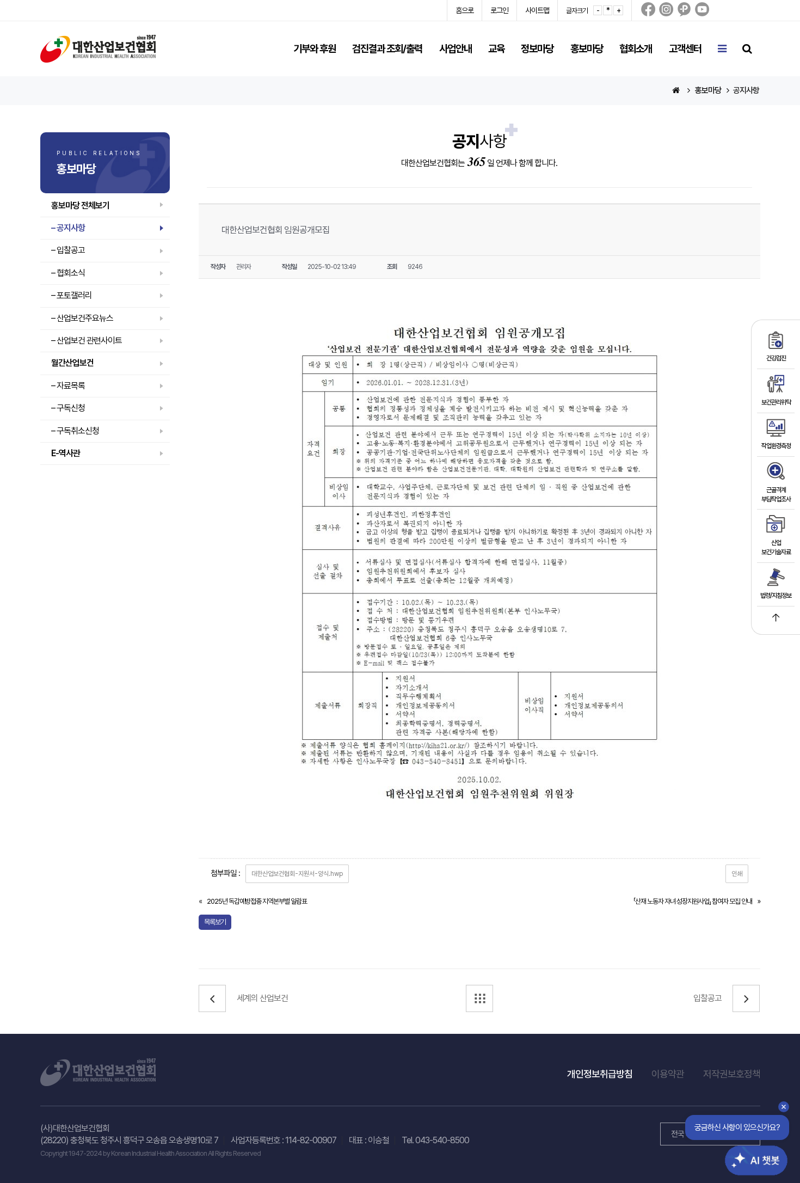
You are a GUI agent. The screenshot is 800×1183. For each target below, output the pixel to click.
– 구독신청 (68, 408)
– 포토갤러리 (71, 295)
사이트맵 (537, 10)
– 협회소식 (68, 273)
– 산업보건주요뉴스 (82, 318)
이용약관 (667, 1074)
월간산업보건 (72, 363)
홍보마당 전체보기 (80, 205)
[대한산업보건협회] (98, 48)
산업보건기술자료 (776, 547)
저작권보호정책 (731, 1074)
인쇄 (736, 874)
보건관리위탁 (776, 402)
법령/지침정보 (775, 595)
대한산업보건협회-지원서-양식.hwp (297, 874)
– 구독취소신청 (75, 431)
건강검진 (776, 358)
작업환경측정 (776, 446)
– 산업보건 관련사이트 (86, 340)
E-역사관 (65, 453)
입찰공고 (707, 998)
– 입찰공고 (68, 250)
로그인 (499, 10)
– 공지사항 (68, 228)
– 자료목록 (68, 386)
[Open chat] (750, 1152)
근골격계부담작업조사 (776, 494)
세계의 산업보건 (262, 998)
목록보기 (215, 922)
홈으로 (464, 10)
